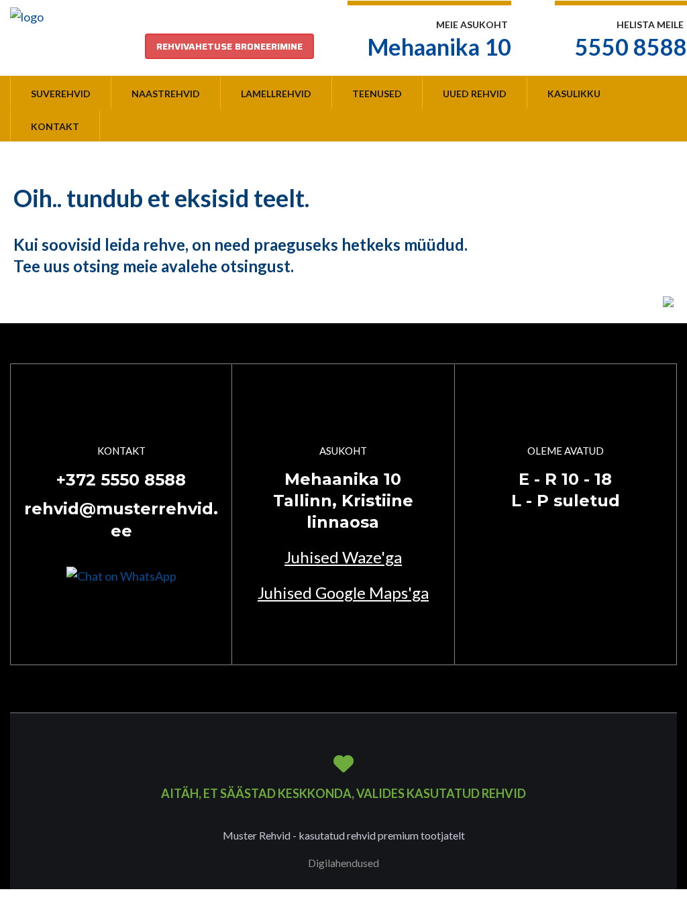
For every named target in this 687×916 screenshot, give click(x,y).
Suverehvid (61, 93)
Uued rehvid (475, 93)
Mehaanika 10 (439, 46)
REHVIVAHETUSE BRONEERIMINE (229, 46)
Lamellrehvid (276, 93)
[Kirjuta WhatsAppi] (121, 574)
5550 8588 (631, 46)
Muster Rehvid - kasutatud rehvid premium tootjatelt (344, 835)
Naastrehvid (165, 93)
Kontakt (55, 126)
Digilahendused (343, 862)
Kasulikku (573, 93)
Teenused (377, 93)
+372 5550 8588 (121, 480)
